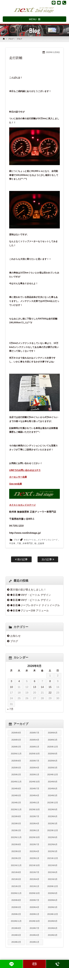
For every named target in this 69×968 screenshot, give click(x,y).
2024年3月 (52, 795)
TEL (57, 964)
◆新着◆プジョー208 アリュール (29, 610)
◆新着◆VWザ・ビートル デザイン (30, 594)
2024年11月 (16, 782)
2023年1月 (34, 830)
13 (34, 686)
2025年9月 (52, 753)
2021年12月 (52, 858)
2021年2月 (16, 886)
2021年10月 (34, 865)
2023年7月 (34, 816)
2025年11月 (16, 753)
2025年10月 (34, 753)
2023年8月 (16, 816)
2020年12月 (52, 886)
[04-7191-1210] (64, 2)
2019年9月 (52, 921)
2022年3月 (52, 851)
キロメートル (30, 540)
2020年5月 (16, 907)
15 (50, 686)
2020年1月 (34, 914)
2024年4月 (34, 795)
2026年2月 (16, 747)
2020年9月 (52, 893)
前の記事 (22, 559)
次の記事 (47, 559)
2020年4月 (34, 907)
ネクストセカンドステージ (22, 505)
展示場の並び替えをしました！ (28, 589)
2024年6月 (52, 788)
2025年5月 (16, 768)
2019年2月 (16, 942)
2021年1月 (34, 886)
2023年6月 (52, 816)
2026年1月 (34, 747)
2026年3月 (52, 740)
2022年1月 (34, 858)
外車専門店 (28, 543)
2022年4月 (34, 851)
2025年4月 (34, 768)
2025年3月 (52, 768)
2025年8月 (16, 761)
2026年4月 (34, 740)
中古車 (12, 543)
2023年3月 (52, 823)
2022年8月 (16, 844)
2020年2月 (16, 914)
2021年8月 (16, 872)
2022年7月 (34, 844)
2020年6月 (52, 900)
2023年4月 (34, 823)
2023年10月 (34, 809)
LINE (11, 964)
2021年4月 (34, 879)
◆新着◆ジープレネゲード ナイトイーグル (35, 605)
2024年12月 (52, 774)
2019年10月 (34, 921)
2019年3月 (52, 935)
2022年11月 (16, 837)
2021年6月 (52, 872)
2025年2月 (16, 774)
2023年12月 (52, 802)
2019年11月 (16, 921)
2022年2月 (16, 858)
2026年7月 (34, 733)
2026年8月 (16, 733)
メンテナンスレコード (48, 540)
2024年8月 (16, 788)
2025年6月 (52, 761)
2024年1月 (34, 802)
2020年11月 (16, 893)
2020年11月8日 (53, 52)
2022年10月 (34, 837)
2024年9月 (52, 782)
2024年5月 (16, 795)
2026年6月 (52, 733)
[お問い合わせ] (59, 2)
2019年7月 (34, 928)
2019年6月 (52, 928)
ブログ (11, 39)
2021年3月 (52, 879)
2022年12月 (52, 830)
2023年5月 (16, 823)
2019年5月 (16, 935)
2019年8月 (16, 928)
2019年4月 (34, 935)
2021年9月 (52, 865)
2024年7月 (34, 788)
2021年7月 (34, 872)
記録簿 (41, 543)
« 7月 (10, 709)
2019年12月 (52, 914)
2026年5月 (16, 740)
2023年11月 (16, 809)
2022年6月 (52, 844)
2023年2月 (16, 830)
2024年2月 (16, 802)
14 (42, 686)
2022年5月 (16, 851)
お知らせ (15, 635)
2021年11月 (16, 865)
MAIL (34, 964)
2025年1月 (34, 774)
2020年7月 (34, 900)
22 (50, 692)
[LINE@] (54, 2)
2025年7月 (34, 761)
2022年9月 (52, 837)
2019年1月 (34, 942)
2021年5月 (16, 879)
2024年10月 (34, 782)
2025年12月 (52, 747)
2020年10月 (34, 893)
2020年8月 (16, 900)
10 (11, 686)
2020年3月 (52, 907)
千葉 (19, 543)
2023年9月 (52, 809)
